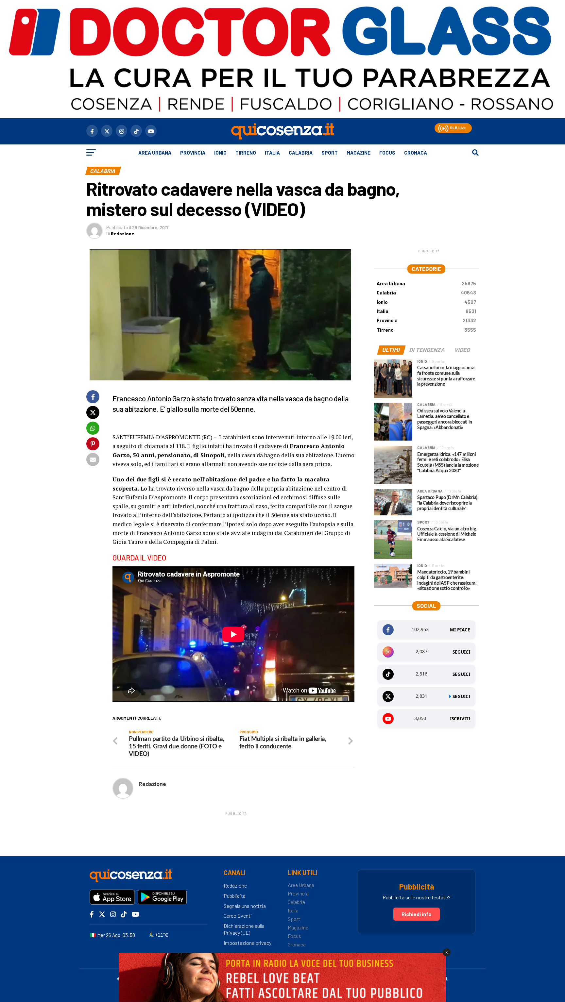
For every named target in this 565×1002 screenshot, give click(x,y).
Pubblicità (235, 896)
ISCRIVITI (460, 718)
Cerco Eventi (238, 915)
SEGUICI (461, 652)
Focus (387, 153)
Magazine (358, 153)
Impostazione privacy (247, 943)
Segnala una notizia (245, 906)
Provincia (192, 153)
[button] (442, 127)
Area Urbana (154, 153)
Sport (329, 153)
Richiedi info (417, 914)
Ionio (220, 153)
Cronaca (415, 153)
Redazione (122, 233)
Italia (272, 153)
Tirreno (245, 153)
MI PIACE (460, 629)
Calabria (301, 153)
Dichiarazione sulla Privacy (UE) (244, 929)
